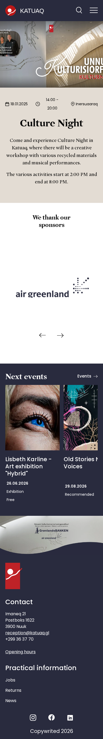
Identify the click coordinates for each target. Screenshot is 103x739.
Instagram (33, 718)
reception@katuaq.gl (27, 633)
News (10, 701)
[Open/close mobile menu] (94, 11)
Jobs (10, 680)
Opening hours (20, 652)
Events (84, 376)
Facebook (52, 718)
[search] (79, 10)
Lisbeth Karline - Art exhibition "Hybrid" (28, 466)
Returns (13, 690)
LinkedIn (70, 718)
